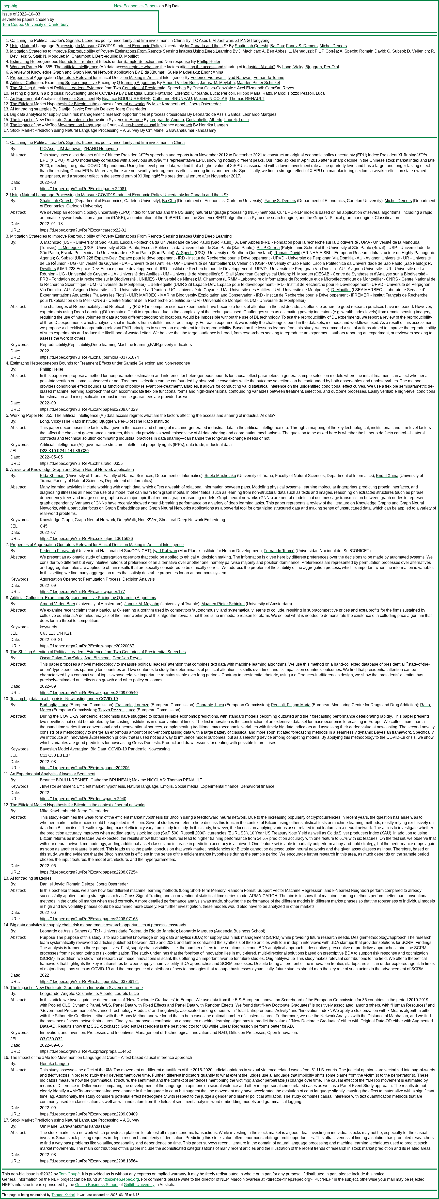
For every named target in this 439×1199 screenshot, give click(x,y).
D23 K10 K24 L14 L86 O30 (64, 451)
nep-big (10, 6)
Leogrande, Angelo (167, 120)
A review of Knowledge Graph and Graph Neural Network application (72, 72)
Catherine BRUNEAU (172, 98)
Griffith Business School (96, 1184)
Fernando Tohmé (269, 77)
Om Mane (155, 130)
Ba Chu (277, 46)
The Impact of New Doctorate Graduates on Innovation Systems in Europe (76, 120)
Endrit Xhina (212, 72)
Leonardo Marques (259, 114)
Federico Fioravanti (208, 77)
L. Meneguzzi (301, 51)
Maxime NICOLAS (210, 98)
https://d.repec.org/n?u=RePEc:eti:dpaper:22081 (83, 189)
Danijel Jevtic (70, 109)
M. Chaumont (78, 56)
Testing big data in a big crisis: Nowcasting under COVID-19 (64, 93)
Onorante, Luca (205, 93)
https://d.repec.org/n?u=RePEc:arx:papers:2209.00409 (89, 1114)
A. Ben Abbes (274, 51)
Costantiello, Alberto (204, 120)
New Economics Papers (136, 6)
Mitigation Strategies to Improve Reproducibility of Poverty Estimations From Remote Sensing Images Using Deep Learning (121, 51)
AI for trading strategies (31, 109)
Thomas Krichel (63, 1195)
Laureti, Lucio (236, 120)
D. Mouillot (128, 56)
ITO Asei (199, 40)
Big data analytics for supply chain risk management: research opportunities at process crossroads (98, 114)
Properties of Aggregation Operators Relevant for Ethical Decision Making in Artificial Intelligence (97, 77)
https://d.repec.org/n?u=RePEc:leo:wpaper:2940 (83, 799)
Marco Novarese (245, 1179)
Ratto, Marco (273, 93)
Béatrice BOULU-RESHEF (126, 98)
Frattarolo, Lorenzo (172, 93)
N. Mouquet (53, 56)
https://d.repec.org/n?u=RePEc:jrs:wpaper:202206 (85, 768)
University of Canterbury (47, 24)
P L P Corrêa (326, 51)
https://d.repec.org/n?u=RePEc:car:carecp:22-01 (83, 230)
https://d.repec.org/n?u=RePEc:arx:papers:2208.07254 (89, 872)
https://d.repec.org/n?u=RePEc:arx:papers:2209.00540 (89, 693)
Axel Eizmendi (250, 88)
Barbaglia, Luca (139, 93)
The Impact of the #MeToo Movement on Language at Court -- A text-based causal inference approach (101, 125)
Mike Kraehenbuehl (169, 104)
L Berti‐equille (104, 56)
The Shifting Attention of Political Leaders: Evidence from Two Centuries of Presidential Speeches (98, 88)
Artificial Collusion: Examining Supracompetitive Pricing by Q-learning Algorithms (83, 82)
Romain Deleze (99, 109)
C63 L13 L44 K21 (56, 633)
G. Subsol (396, 51)
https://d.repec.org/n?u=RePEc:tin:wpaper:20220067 (87, 646)
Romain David (372, 51)
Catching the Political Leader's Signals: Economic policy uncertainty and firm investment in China (97, 40)
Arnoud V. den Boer (180, 82)
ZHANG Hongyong (252, 40)
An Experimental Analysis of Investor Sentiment (52, 98)
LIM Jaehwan (221, 40)
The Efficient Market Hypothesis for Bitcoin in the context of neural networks (77, 104)
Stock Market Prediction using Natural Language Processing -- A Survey (74, 130)
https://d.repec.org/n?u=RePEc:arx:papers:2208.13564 (89, 1161)
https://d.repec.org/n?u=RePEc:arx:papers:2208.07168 (89, 919)
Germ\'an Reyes (279, 88)
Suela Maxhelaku (183, 72)
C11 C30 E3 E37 (55, 755)
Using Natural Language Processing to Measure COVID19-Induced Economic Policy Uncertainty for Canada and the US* (119, 46)
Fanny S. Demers (302, 46)
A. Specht (348, 51)
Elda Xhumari (153, 72)
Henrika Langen (213, 125)
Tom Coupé (12, 24)
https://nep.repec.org (120, 1179)
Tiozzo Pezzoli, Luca (306, 93)
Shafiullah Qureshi (251, 46)
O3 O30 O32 (51, 1039)
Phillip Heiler (208, 61)
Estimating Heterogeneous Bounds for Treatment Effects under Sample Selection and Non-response (100, 61)
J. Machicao (249, 51)
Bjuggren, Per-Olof (322, 67)
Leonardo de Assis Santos (216, 114)
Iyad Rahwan (240, 77)
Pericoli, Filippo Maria (240, 93)
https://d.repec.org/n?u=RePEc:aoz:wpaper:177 (82, 591)
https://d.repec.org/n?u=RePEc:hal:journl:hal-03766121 (89, 981)
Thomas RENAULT (246, 98)
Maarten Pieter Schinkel (258, 82)
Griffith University (139, 1184)
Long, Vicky (292, 67)
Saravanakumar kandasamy (191, 130)
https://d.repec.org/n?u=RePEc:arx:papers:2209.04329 (89, 409)
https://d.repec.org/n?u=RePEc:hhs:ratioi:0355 (81, 463)
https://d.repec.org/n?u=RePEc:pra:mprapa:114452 (85, 1051)
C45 (44, 526)
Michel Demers (333, 46)
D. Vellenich (418, 51)
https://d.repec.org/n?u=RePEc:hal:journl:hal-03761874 (89, 357)
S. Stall (34, 56)
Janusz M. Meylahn (217, 82)
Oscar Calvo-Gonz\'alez (214, 88)
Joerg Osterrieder (205, 104)
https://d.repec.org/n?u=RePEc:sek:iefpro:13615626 (86, 538)
